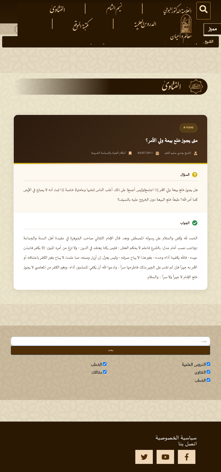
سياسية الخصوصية (176, 438)
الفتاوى (200, 372)
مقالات (97, 372)
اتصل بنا (187, 444)
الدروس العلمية (194, 365)
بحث (110, 350)
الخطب (96, 365)
